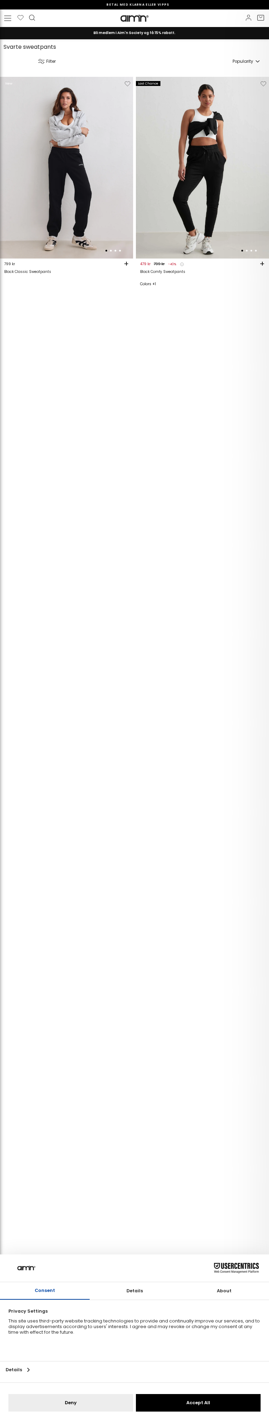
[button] (106, 251)
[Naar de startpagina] (134, 18)
